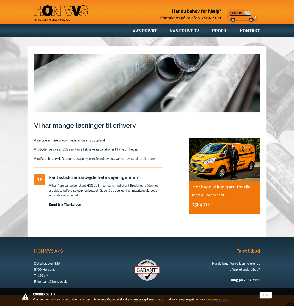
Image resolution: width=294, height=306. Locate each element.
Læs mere (213, 299)
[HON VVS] (61, 11)
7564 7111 (211, 17)
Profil (219, 30)
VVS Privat (145, 30)
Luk (266, 295)
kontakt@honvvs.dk (52, 281)
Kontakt (250, 30)
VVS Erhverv (184, 30)
